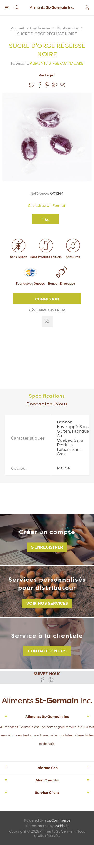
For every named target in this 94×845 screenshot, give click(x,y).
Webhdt (61, 826)
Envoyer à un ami (62, 85)
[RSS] (51, 680)
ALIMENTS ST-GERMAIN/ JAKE (56, 63)
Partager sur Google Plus (54, 85)
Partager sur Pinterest (47, 85)
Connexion (47, 299)
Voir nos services (47, 603)
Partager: (47, 75)
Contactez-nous (47, 651)
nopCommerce (57, 820)
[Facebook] (42, 680)
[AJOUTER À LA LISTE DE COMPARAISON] (47, 321)
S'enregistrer (49, 310)
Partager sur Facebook (39, 85)
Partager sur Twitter (31, 85)
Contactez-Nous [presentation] (47, 403)
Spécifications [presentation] (47, 396)
